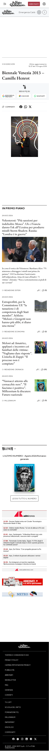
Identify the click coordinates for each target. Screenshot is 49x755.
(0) (46, 290)
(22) (45, 369)
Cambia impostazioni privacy (18, 665)
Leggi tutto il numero (24, 498)
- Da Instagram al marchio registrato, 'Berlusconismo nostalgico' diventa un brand (19, 563)
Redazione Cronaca (12, 369)
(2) (46, 331)
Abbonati (34, 4)
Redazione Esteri (11, 290)
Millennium (9, 401)
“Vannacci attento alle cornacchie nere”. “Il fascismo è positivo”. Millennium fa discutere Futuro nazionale (16, 388)
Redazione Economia (13, 332)
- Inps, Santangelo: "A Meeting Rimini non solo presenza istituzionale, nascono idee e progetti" (22, 535)
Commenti (10, 107)
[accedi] (44, 3)
